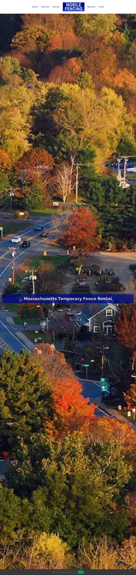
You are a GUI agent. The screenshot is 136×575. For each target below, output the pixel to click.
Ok (81, 572)
